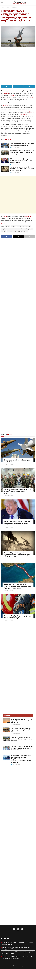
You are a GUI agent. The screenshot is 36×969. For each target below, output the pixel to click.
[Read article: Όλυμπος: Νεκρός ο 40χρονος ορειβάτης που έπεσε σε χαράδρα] (18, 606)
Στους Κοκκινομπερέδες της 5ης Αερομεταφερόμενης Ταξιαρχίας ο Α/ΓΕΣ (21, 729)
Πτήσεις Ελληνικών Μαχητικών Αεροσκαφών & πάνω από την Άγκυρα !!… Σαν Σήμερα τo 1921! (22, 168)
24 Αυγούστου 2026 (15, 147)
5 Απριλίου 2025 (5, 24)
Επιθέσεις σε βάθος (24, 226)
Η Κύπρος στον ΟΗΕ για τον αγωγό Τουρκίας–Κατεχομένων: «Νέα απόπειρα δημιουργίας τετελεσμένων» (17, 586)
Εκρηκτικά (14, 226)
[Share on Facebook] (6, 86)
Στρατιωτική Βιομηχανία (20, 231)
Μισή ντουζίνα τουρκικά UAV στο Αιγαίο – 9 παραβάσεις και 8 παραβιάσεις (21, 720)
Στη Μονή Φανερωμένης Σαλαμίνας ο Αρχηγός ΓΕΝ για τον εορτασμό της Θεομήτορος (22, 748)
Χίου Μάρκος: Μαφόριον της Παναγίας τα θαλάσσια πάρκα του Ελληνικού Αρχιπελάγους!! (22, 152)
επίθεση (5, 105)
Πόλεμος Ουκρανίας (26, 229)
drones (11, 95)
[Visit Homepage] (19, 2)
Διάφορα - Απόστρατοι (11, 7)
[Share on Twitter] (18, 86)
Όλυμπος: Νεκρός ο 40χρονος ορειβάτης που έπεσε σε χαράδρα (17, 617)
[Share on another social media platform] (29, 86)
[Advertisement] (18, 67)
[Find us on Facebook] (14, 929)
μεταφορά (4, 223)
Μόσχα (5, 216)
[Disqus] (18, 647)
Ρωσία (4, 231)
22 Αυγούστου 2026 (9, 590)
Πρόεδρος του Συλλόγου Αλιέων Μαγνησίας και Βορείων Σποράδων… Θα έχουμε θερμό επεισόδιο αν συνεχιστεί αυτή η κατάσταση (21, 759)
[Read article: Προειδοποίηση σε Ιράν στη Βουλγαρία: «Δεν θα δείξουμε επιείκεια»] (5, 145)
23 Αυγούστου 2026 (15, 156)
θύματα (31, 112)
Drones (8, 226)
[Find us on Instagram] (22, 929)
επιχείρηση (23, 114)
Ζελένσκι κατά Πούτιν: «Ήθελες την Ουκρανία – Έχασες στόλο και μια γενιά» (21, 739)
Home (2, 7)
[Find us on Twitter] (18, 929)
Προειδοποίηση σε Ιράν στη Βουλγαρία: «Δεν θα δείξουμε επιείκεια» (22, 144)
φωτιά (10, 110)
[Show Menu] (2, 2)
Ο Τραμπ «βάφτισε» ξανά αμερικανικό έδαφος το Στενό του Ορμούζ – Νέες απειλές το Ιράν (22, 160)
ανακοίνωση (28, 216)
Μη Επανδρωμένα (7, 229)
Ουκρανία (5, 93)
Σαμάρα (30, 97)
